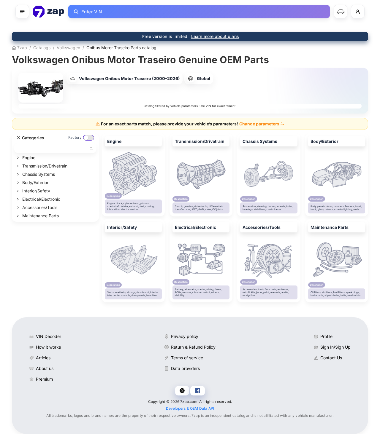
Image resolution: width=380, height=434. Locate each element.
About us (44, 368)
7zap (21, 47)
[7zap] (48, 11)
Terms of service (187, 357)
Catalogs (41, 47)
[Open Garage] (340, 11)
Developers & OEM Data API (190, 408)
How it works (48, 347)
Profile (326, 336)
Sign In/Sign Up (335, 347)
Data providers (185, 368)
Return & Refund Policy (193, 347)
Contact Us (331, 357)
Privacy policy (184, 336)
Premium (44, 379)
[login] (358, 11)
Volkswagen (68, 47)
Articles (43, 357)
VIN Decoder (48, 336)
